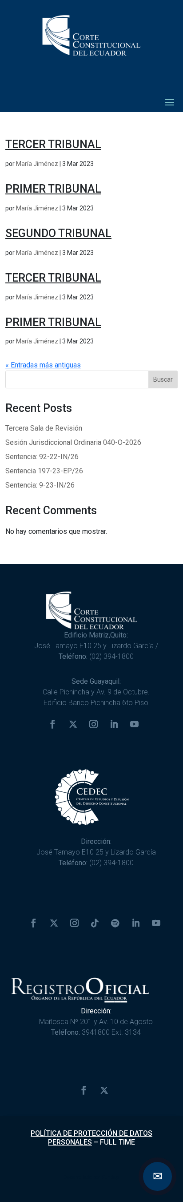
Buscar (163, 379)
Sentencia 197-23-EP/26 (44, 471)
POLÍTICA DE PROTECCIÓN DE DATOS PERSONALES (91, 1137)
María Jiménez (37, 163)
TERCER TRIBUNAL (53, 144)
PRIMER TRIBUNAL (53, 188)
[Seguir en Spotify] (115, 923)
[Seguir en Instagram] (93, 724)
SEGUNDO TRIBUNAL (58, 233)
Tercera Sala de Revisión (43, 428)
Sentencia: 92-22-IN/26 (42, 456)
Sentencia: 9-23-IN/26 (40, 485)
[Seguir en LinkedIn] (113, 724)
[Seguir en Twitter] (72, 724)
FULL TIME (117, 1142)
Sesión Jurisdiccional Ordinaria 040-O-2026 (73, 442)
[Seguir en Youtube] (134, 724)
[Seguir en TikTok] (94, 923)
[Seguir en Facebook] (52, 724)
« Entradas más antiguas (43, 365)
